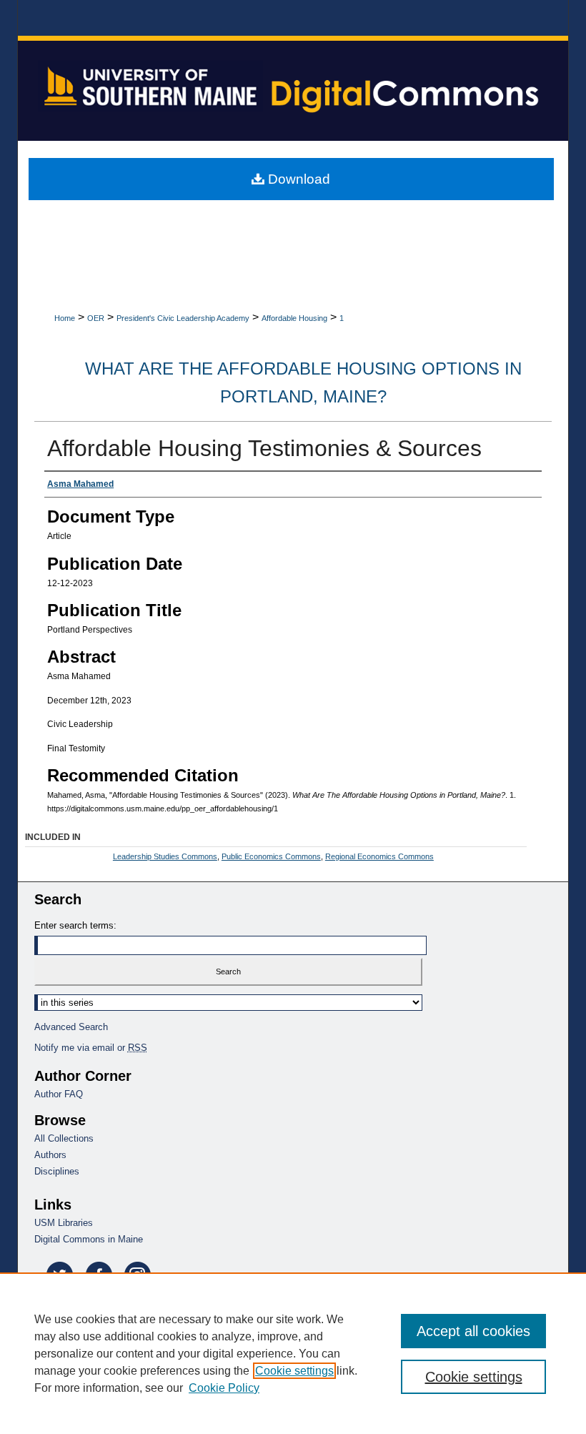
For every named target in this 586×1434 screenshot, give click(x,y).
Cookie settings (294, 1371)
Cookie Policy (224, 1388)
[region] (293, 1353)
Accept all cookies (473, 1331)
